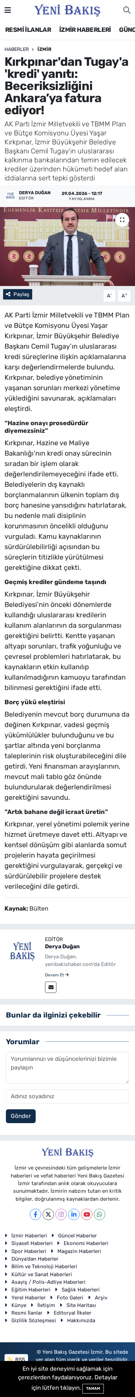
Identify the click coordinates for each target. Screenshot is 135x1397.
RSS (19, 1359)
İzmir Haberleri (29, 1236)
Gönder (21, 1115)
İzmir (44, 49)
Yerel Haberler (28, 1298)
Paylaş (21, 294)
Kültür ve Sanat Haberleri (41, 1274)
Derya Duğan (62, 946)
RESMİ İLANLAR (28, 30)
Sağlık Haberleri (81, 1290)
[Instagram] (61, 1214)
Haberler (16, 49)
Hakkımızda (81, 1320)
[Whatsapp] (99, 1214)
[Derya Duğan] (22, 951)
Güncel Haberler (77, 1236)
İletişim (46, 1305)
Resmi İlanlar (27, 1313)
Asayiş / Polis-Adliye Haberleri (48, 1282)
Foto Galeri (70, 1298)
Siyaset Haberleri (32, 1243)
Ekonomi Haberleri (86, 1243)
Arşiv (101, 1298)
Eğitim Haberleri (31, 1290)
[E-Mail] (50, 987)
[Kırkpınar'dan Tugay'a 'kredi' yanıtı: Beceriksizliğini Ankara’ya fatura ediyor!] (67, 246)
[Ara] (126, 10)
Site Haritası (81, 1305)
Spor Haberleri (28, 1251)
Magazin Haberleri (79, 1251)
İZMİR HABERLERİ (85, 30)
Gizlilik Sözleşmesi (33, 1320)
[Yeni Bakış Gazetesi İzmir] (67, 9)
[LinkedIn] (74, 1214)
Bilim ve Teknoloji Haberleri (44, 1266)
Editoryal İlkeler (72, 1313)
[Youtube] (86, 1214)
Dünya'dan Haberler (34, 1259)
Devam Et (55, 975)
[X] (48, 1214)
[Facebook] (35, 1214)
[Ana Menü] (7, 10)
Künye (18, 1305)
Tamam (93, 1388)
